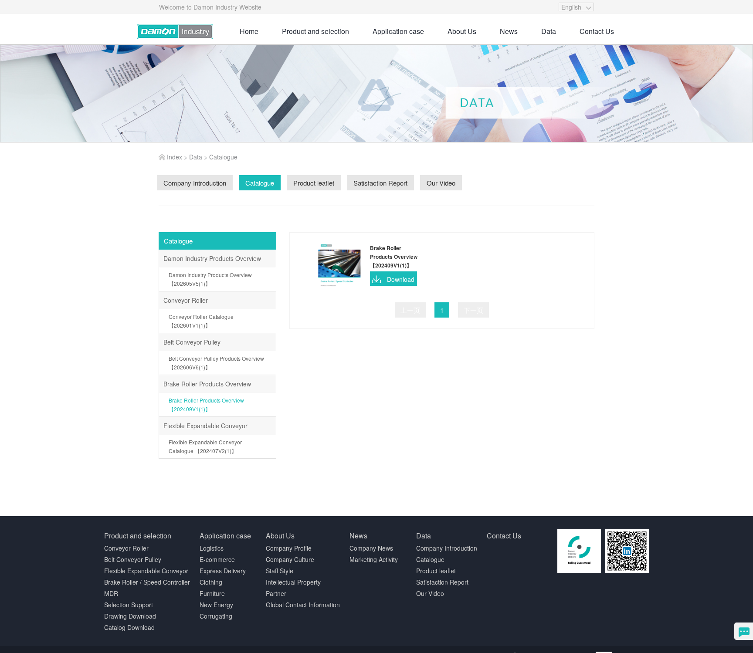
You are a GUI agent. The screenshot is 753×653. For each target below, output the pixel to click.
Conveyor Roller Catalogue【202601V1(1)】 (201, 321)
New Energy (216, 604)
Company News (371, 548)
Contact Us (597, 31)
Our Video (430, 593)
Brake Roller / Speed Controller (147, 582)
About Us (462, 31)
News (509, 31)
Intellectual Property (293, 582)
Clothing (211, 582)
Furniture (212, 593)
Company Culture (290, 559)
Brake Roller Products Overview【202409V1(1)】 (206, 404)
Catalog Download (129, 627)
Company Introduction (446, 548)
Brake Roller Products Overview (207, 383)
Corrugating (216, 616)
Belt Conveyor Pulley (191, 342)
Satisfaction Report (442, 582)
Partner (276, 593)
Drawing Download (130, 616)
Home (249, 31)
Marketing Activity (373, 559)
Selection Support (128, 604)
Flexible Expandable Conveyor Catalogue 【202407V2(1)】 (205, 446)
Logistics (212, 548)
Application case (398, 31)
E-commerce (217, 559)
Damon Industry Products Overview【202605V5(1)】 (210, 279)
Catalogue (223, 156)
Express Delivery (223, 570)
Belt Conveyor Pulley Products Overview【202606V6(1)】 (216, 363)
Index (174, 156)
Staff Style (279, 570)
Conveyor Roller (185, 300)
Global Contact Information (303, 604)
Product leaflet (436, 570)
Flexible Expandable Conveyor (205, 425)
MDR (111, 593)
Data (548, 31)
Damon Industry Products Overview (212, 258)
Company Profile (289, 548)
